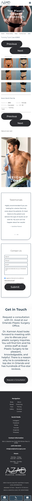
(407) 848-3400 (16, 446)
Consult (27, 499)
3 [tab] (17, 234)
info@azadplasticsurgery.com (16, 449)
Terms (22, 283)
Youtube (16, 427)
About (19, 402)
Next (20, 50)
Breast (12, 404)
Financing (19, 404)
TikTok (16, 425)
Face (11, 406)
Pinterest (16, 432)
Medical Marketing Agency (10, 490)
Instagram (16, 420)
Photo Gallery (9, 33)
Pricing (19, 406)
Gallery (12, 409)
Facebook (16, 423)
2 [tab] (15, 188)
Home (2, 33)
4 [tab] (18, 188)
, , (16, 442)
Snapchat (16, 430)
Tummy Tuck (22, 33)
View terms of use (9, 280)
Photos (4, 499)
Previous (12, 43)
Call (16, 499)
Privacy (18, 283)
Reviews (19, 409)
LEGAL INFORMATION (16, 485)
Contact (19, 411)
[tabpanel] (16, 162)
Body (16, 33)
